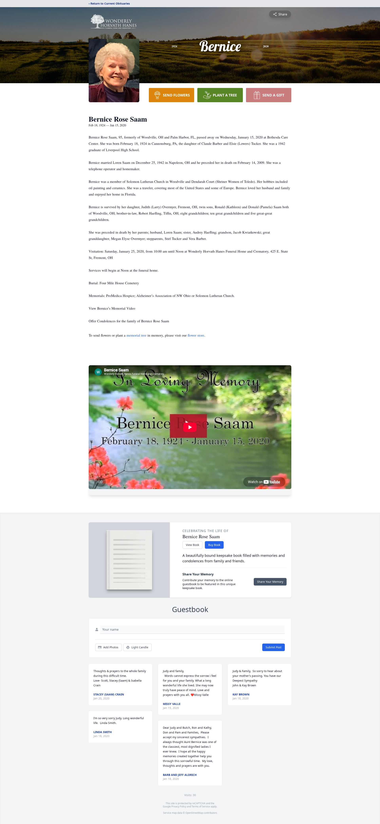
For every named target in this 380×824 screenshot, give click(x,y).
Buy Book (214, 545)
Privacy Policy (178, 806)
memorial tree (136, 335)
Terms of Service (201, 806)
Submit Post (273, 647)
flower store (196, 335)
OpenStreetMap (194, 812)
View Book (192, 545)
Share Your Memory (270, 582)
